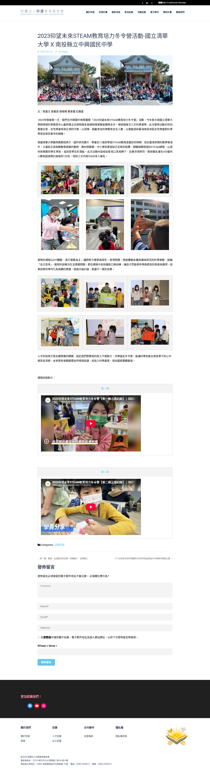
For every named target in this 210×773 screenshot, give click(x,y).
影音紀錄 (129, 12)
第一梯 (105, 388)
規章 (23, 741)
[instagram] (152, 3)
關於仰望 (25, 736)
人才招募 (56, 736)
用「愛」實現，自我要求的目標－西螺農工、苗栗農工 (64, 558)
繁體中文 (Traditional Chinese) (172, 3)
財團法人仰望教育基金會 (38, 757)
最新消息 (116, 12)
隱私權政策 (121, 736)
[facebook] (142, 3)
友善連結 (88, 736)
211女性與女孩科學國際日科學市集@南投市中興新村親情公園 (142, 558)
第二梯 (105, 472)
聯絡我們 (180, 12)
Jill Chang (63, 51)
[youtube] (147, 3)
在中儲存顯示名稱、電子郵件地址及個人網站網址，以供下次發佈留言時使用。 (89, 637)
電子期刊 (154, 12)
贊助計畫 (167, 12)
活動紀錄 (141, 12)
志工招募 (56, 741)
